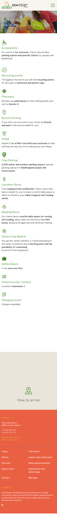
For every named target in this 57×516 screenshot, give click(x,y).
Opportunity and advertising (36, 470)
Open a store (8, 469)
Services (6, 463)
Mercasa (32, 478)
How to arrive (28, 400)
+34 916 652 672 (9, 430)
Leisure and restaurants (40, 457)
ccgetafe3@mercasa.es (11, 437)
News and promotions (39, 463)
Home (5, 451)
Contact (6, 478)
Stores (5, 457)
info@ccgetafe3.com (10, 440)
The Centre (34, 451)
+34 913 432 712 (9, 433)
